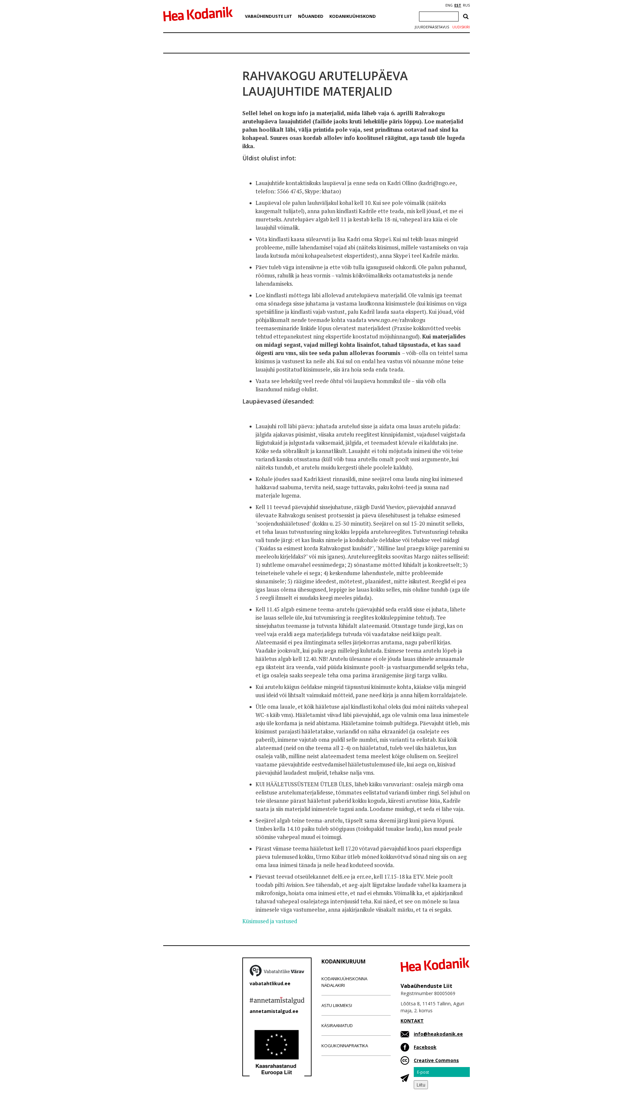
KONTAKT (412, 1021)
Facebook (425, 1047)
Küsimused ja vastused (269, 921)
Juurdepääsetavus (432, 27)
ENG (449, 5)
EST (457, 5)
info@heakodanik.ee (438, 1034)
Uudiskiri (461, 27)
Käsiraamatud (337, 1025)
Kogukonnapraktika (344, 1046)
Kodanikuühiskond (352, 16)
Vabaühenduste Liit (268, 16)
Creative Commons (436, 1060)
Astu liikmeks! (336, 1005)
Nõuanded (310, 16)
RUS (466, 5)
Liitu (420, 1085)
